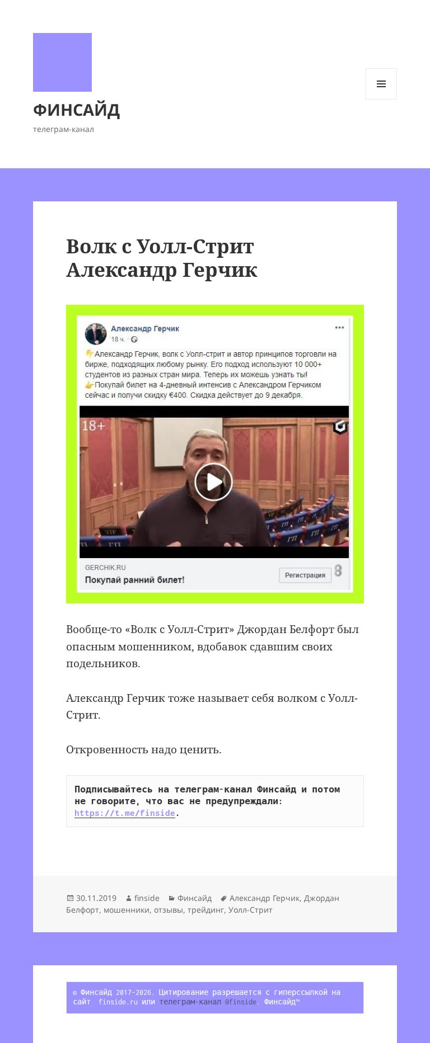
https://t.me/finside (124, 813)
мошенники (126, 909)
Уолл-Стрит (250, 909)
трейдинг (206, 909)
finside (147, 898)
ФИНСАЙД (76, 109)
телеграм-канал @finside (207, 1002)
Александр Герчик (265, 898)
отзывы (168, 909)
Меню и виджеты (381, 99)
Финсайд (194, 898)
